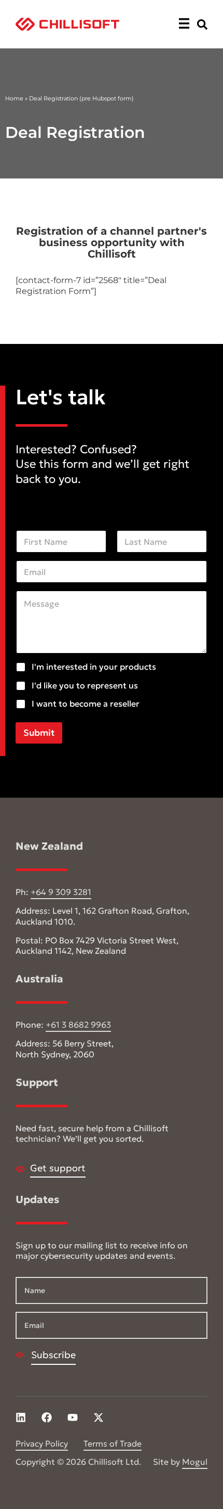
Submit (38, 732)
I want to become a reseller (86, 703)
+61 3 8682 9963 (78, 1024)
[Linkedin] (21, 1417)
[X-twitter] (98, 1417)
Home (14, 98)
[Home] (67, 24)
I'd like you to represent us (85, 685)
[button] (184, 24)
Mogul (194, 1461)
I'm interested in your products (94, 666)
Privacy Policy (42, 1443)
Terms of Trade (112, 1443)
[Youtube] (72, 1417)
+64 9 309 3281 (61, 892)
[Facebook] (46, 1417)
